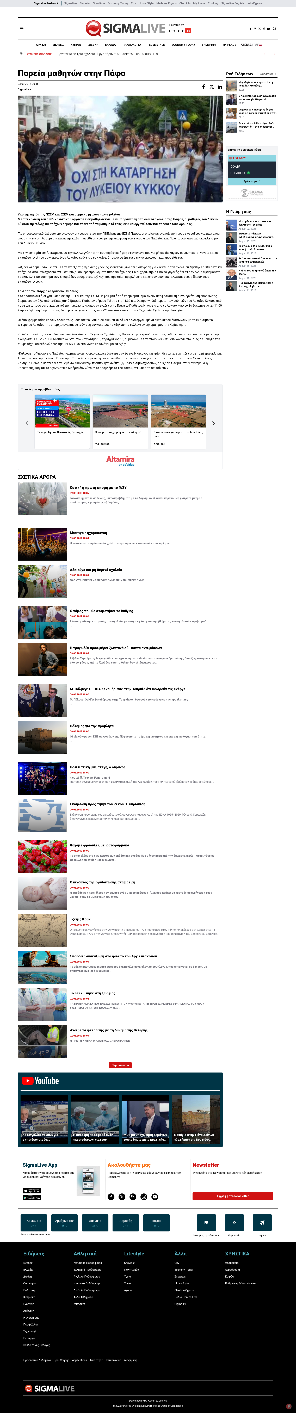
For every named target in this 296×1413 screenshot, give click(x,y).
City (133, 3)
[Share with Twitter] (211, 86)
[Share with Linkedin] (220, 86)
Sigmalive (70, 3)
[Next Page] (213, 423)
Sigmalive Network (46, 3)
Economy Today (118, 3)
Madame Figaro (166, 3)
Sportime (99, 3)
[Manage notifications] (289, 1406)
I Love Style (146, 3)
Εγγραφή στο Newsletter (233, 1196)
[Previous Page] (27, 423)
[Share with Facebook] (203, 86)
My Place (199, 3)
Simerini (85, 3)
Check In (184, 3)
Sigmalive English (232, 3)
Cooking (213, 3)
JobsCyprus (254, 3)
